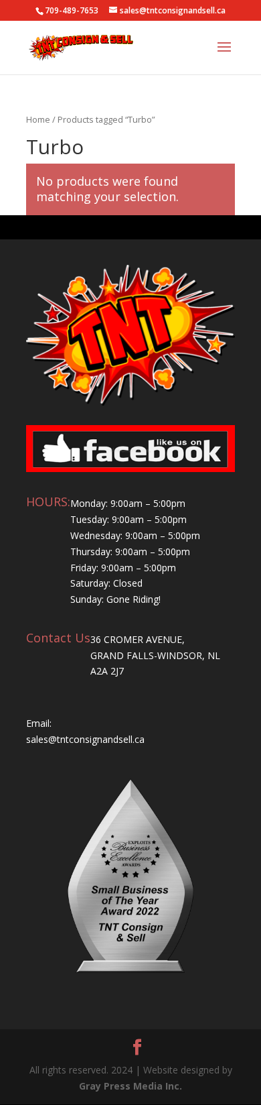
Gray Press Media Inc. (130, 1086)
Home (38, 119)
